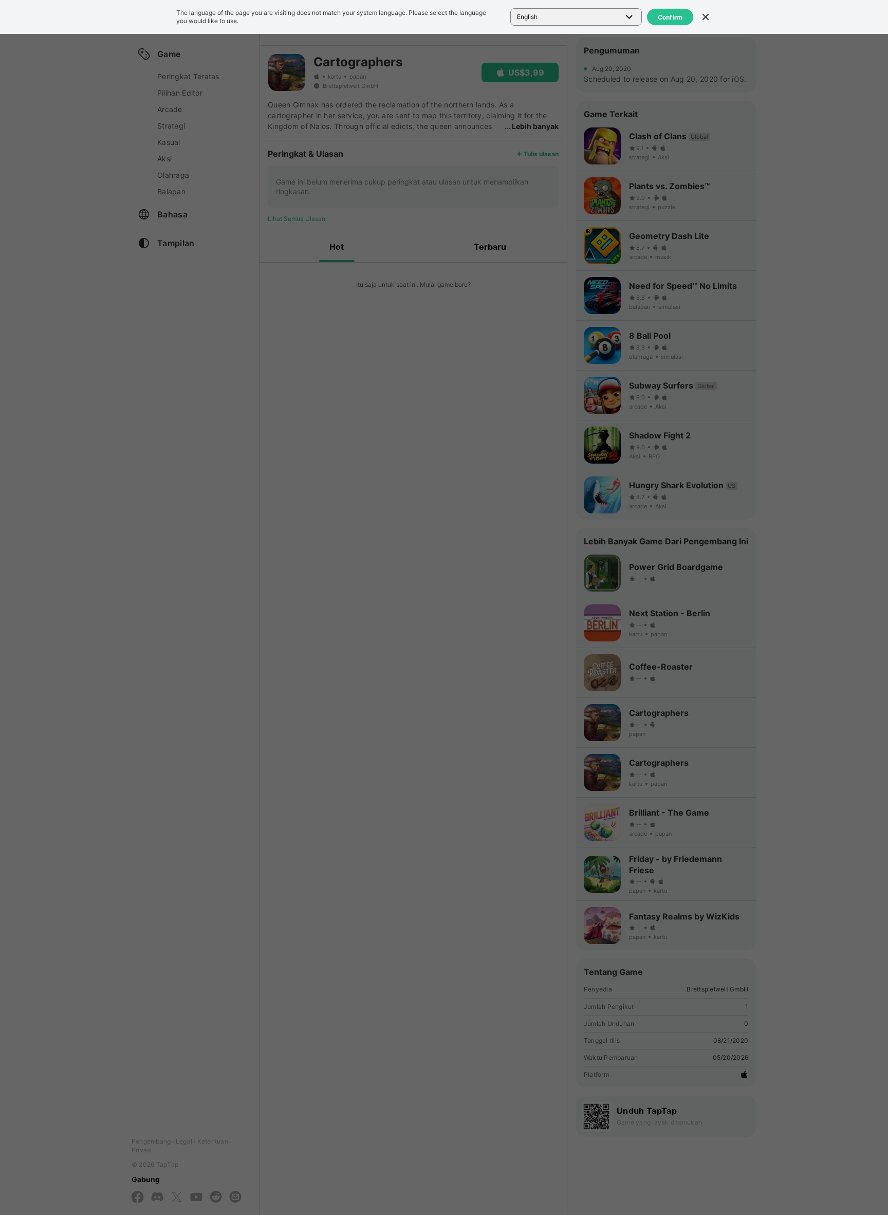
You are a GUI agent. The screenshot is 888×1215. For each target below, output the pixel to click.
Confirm (670, 17)
